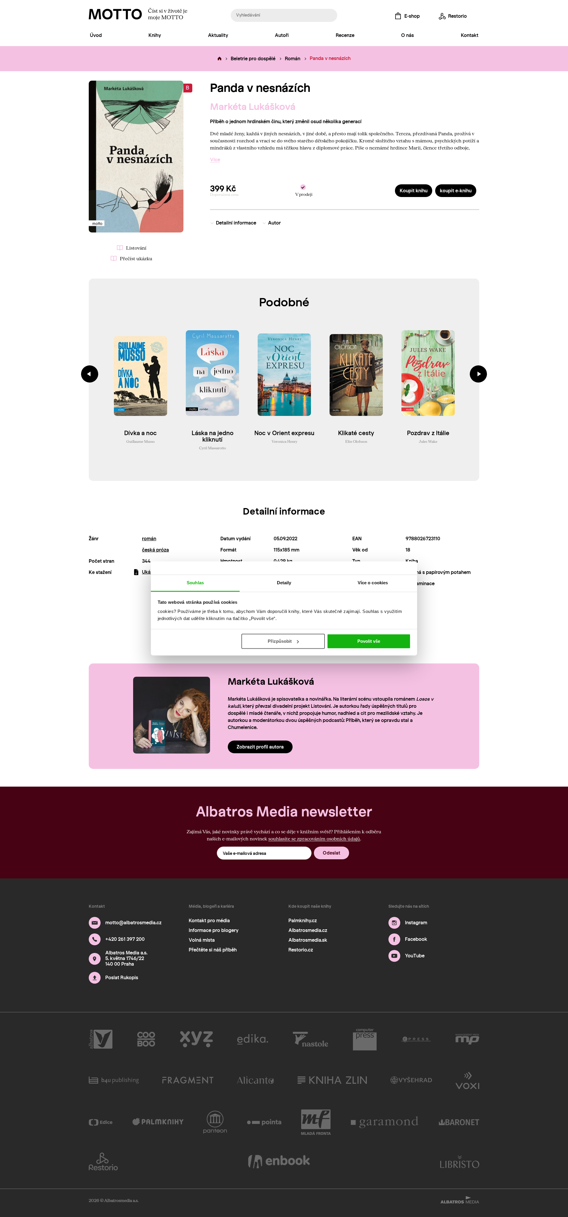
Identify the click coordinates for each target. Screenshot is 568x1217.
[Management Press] (467, 1039)
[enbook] (279, 1161)
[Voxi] (467, 1080)
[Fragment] (188, 1080)
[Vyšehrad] (411, 1080)
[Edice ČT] (100, 1122)
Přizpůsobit (280, 641)
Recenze (345, 35)
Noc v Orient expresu (284, 433)
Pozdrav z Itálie (428, 433)
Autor (274, 223)
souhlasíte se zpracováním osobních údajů (314, 838)
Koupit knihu (413, 190)
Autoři (282, 35)
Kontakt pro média (209, 920)
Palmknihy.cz (302, 920)
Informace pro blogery (213, 930)
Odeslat (331, 853)
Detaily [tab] (284, 582)
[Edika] (252, 1039)
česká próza (155, 550)
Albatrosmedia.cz (307, 930)
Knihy (155, 35)
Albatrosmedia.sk (307, 940)
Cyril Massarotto (212, 448)
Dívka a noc (140, 433)
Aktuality (218, 35)
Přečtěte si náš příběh (213, 950)
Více (215, 159)
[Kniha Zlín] (332, 1080)
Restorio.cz (300, 950)
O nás (407, 35)
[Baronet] (459, 1122)
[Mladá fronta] (316, 1122)
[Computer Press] (364, 1039)
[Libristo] (459, 1161)
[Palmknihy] (157, 1122)
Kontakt (469, 35)
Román (292, 58)
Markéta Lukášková (253, 106)
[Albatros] (100, 1039)
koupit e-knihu (456, 190)
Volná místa (202, 940)
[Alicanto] (255, 1080)
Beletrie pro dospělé (253, 58)
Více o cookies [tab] (373, 582)
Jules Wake (428, 441)
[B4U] (114, 1080)
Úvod (96, 35)
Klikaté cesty (356, 433)
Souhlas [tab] (195, 582)
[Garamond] (385, 1122)
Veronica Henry (284, 441)
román (149, 538)
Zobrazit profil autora (260, 747)
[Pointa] (264, 1122)
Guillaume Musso (140, 441)
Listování (136, 247)
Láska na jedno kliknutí (212, 436)
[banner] (115, 14)
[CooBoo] (146, 1039)
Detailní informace (236, 223)
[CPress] (416, 1039)
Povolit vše (368, 641)
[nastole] (310, 1039)
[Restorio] (103, 1161)
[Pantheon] (215, 1122)
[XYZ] (196, 1039)
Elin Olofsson (356, 441)
